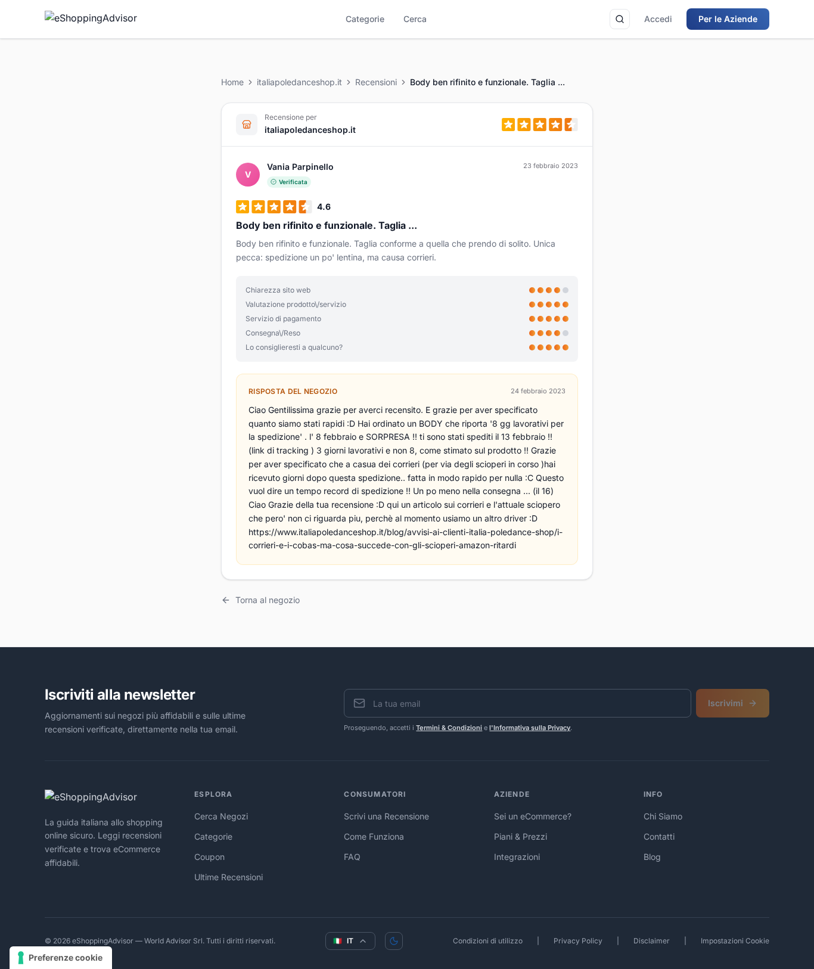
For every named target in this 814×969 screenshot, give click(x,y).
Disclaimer (651, 940)
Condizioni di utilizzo (488, 940)
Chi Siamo (663, 816)
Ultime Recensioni (228, 877)
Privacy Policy (578, 940)
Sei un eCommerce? (532, 816)
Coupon (209, 857)
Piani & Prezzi (520, 836)
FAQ (352, 857)
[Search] (620, 19)
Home (232, 82)
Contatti (659, 836)
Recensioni (376, 82)
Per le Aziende (727, 19)
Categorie (365, 19)
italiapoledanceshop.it (299, 82)
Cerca (415, 19)
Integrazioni (517, 857)
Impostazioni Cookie (735, 940)
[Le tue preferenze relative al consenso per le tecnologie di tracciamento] (61, 957)
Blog (652, 857)
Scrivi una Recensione (386, 816)
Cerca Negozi (221, 816)
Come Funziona (374, 836)
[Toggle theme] (394, 941)
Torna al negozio (267, 600)
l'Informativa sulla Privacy (529, 727)
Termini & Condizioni (449, 727)
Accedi (658, 19)
